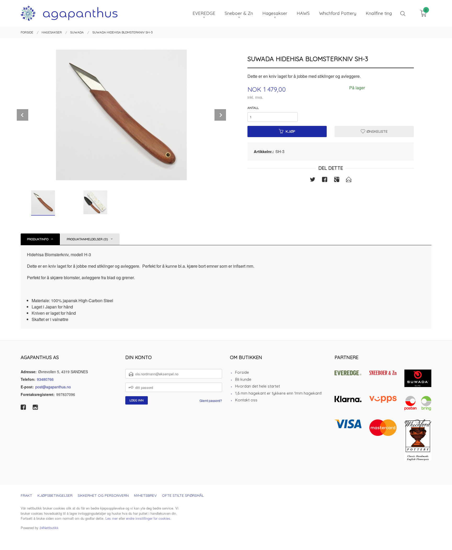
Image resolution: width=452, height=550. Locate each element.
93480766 (45, 379)
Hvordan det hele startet (257, 386)
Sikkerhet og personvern (103, 495)
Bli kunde (243, 379)
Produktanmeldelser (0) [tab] (87, 239)
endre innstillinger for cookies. (148, 518)
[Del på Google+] (336, 180)
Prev (22, 115)
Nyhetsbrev (145, 495)
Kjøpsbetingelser (54, 495)
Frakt (26, 495)
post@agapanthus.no (53, 386)
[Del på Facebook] (324, 180)
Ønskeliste (376, 131)
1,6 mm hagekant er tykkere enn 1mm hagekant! (278, 393)
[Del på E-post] (348, 180)
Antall (253, 108)
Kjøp (290, 131)
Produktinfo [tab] (37, 239)
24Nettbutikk (49, 527)
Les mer (111, 518)
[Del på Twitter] (312, 180)
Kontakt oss (246, 399)
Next (220, 115)
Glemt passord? (211, 400)
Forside (242, 372)
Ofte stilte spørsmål (183, 495)
